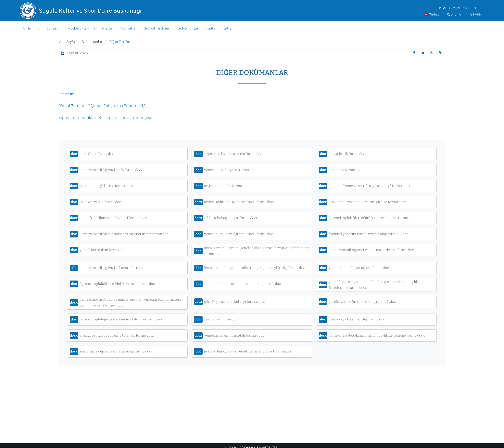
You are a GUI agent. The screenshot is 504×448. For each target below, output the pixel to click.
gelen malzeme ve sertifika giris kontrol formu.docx (364, 186)
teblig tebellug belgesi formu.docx (226, 218)
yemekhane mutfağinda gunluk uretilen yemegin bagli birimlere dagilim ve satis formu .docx (125, 302)
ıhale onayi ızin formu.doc (96, 202)
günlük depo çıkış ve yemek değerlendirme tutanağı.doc (244, 351)
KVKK (476, 14)
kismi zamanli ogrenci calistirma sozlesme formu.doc (367, 250)
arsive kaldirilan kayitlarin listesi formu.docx (235, 202)
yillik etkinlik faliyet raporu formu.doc (354, 268)
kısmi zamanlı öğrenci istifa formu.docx (106, 170)
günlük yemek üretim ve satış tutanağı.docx (358, 302)
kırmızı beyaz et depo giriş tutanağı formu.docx (112, 335)
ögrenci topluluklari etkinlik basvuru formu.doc (113, 284)
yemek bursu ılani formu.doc (98, 250)
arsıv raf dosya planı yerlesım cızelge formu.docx (362, 202)
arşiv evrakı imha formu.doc (221, 186)
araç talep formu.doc (341, 170)
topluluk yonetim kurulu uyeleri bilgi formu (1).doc (364, 234)
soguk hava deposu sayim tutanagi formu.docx (111, 351)
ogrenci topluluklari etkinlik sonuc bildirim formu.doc (367, 218)
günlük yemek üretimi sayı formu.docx (230, 302)
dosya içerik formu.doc (342, 154)
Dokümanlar (92, 42)
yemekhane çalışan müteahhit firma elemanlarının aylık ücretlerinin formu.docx (368, 285)
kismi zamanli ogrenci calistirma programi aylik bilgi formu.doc (250, 268)
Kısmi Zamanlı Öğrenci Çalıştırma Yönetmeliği (103, 105)
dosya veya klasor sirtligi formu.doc (352, 319)
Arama (456, 14)
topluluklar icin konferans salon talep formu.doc (238, 284)
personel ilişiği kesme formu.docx (101, 186)
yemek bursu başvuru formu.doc (225, 170)
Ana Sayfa (67, 42)
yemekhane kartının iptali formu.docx (229, 335)
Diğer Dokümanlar (124, 42)
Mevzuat (67, 94)
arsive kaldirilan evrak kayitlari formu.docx (108, 218)
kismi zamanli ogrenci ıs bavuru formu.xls (108, 268)
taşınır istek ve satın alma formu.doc (228, 154)
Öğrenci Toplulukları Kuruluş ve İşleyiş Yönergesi (105, 117)
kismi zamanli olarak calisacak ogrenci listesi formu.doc (120, 234)
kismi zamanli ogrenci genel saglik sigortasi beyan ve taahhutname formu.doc (253, 251)
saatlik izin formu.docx (217, 319)
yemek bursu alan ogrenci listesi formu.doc (234, 234)
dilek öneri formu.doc (92, 154)
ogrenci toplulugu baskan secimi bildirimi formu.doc (117, 319)
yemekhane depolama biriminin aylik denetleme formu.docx (372, 335)
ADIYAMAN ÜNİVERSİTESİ (462, 8)
